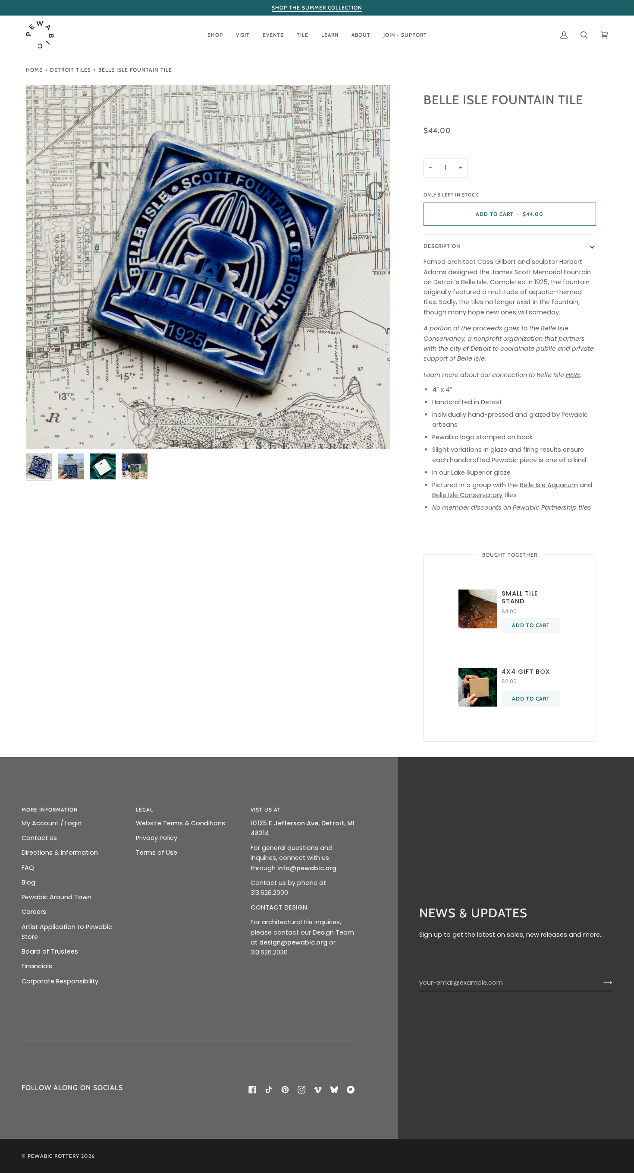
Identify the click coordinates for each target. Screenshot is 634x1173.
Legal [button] (144, 809)
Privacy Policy (156, 838)
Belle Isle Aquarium (549, 485)
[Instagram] (301, 1090)
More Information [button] (50, 809)
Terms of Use (156, 852)
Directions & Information (60, 852)
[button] (215, 35)
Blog (28, 882)
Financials (37, 966)
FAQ (28, 867)
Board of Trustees (50, 951)
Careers (34, 911)
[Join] (601, 982)
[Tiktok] (269, 1090)
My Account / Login (52, 823)
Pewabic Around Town (56, 897)
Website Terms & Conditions (180, 823)
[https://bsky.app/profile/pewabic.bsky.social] (334, 1090)
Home (34, 70)
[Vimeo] (318, 1090)
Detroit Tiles (70, 70)
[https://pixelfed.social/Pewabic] (351, 1090)
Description (442, 246)
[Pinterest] (285, 1090)
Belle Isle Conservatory (467, 495)
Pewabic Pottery (53, 1156)
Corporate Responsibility (60, 981)
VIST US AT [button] (266, 809)
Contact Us (39, 838)
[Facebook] (252, 1090)
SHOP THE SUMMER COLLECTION (317, 7)
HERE (573, 375)
